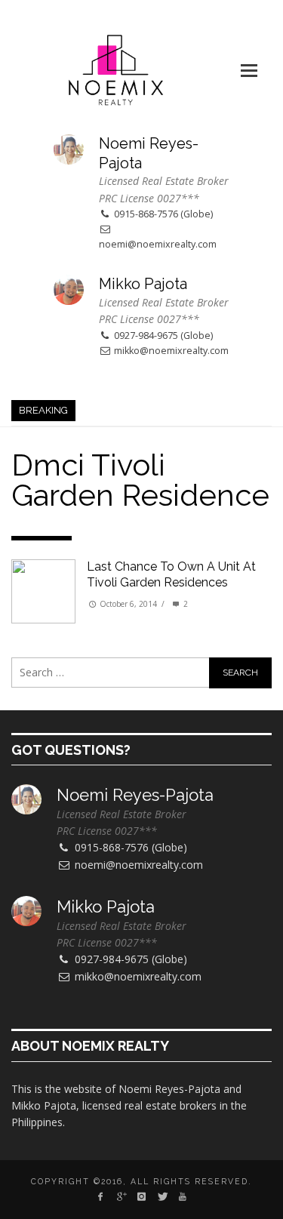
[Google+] (120, 1196)
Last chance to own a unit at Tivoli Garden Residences (171, 574)
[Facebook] (100, 1196)
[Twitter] (162, 1196)
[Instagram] (141, 1196)
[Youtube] (183, 1196)
